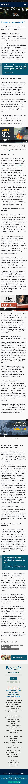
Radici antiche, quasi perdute (13, 702)
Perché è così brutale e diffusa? (13, 690)
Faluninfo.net (5, 1)
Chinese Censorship (6, 645)
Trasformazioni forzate (13, 721)
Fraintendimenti (13, 698)
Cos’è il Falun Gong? (13, 687)
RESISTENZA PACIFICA (13, 751)
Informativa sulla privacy (18, 773)
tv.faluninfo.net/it (9, 150)
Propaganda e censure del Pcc (13, 718)
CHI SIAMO (13, 760)
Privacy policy (17, 782)
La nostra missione (13, 762)
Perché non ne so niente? (13, 696)
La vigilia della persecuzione (13, 706)
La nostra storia (13, 764)
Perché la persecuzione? (13, 689)
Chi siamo (4, 773)
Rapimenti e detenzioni (13, 719)
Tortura (13, 723)
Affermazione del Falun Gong (13, 704)
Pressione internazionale (13, 744)
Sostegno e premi (13, 756)
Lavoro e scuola (13, 732)
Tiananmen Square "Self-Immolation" (10, 649)
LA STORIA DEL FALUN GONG (13, 701)
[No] (26, 779)
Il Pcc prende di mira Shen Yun (13, 747)
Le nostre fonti (13, 766)
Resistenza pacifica (13, 712)
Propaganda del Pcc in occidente (13, 742)
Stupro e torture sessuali (13, 725)
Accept (10, 782)
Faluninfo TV (11, 1)
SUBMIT (13, 678)
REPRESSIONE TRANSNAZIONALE (13, 736)
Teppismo (13, 746)
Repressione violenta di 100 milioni (13, 710)
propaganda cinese (6, 647)
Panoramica (13, 738)
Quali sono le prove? (13, 694)
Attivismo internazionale (13, 754)
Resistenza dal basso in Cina (13, 752)
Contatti (10, 773)
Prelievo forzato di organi (13, 727)
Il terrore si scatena (13, 708)
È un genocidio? (13, 692)
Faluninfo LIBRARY (19, 1)
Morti (13, 729)
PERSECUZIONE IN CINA (13, 716)
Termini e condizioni (13, 775)
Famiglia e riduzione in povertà (13, 730)
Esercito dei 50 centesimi (17, 645)
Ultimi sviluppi (13, 740)
